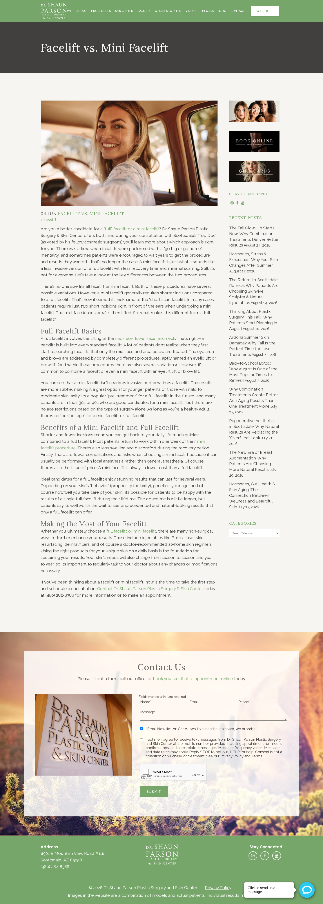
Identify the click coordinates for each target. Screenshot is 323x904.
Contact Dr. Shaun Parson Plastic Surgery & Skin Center (150, 588)
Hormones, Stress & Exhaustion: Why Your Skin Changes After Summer (253, 260)
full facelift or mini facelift (131, 531)
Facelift (50, 219)
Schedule (265, 11)
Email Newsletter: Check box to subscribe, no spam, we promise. (201, 729)
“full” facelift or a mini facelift (131, 228)
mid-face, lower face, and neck (145, 338)
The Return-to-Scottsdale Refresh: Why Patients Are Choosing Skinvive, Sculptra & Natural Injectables (254, 291)
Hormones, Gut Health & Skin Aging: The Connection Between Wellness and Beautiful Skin (252, 495)
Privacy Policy (218, 887)
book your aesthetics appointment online (193, 678)
